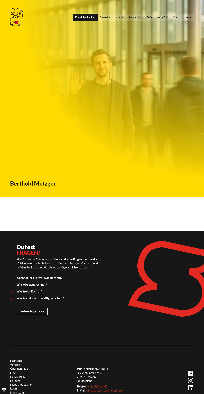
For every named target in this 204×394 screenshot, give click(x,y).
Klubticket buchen (85, 17)
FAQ (149, 17)
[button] (4, 390)
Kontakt (177, 17)
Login (188, 17)
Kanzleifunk (162, 17)
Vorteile (119, 17)
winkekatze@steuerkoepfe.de (104, 390)
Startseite (105, 17)
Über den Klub (135, 17)
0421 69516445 (97, 386)
